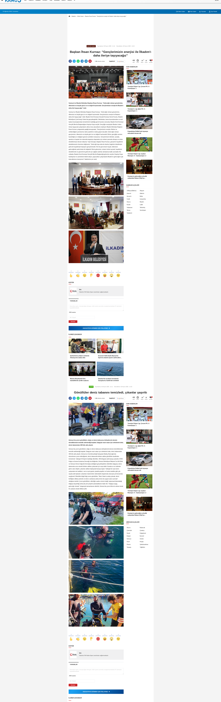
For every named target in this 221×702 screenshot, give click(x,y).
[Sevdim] (84, 272)
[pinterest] (90, 61)
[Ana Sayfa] (69, 16)
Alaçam (142, 190)
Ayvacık (129, 196)
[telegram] (82, 61)
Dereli (128, 533)
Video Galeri (181, 11)
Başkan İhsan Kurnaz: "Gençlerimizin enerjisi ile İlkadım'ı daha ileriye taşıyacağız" (105, 16)
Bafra (141, 196)
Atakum (142, 193)
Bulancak (142, 527)
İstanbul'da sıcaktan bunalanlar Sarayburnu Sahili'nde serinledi (108, 379)
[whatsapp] (78, 61)
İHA (80, 289)
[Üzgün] (118, 272)
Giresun (129, 539)
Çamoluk (129, 530)
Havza (128, 202)
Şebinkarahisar (144, 544)
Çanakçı (142, 530)
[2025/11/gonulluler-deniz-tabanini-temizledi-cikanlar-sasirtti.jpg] (96, 508)
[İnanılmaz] (111, 272)
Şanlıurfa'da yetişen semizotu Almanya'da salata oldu (79, 356)
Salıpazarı (129, 207)
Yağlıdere (142, 547)
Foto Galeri (193, 11)
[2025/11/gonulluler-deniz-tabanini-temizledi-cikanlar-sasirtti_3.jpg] (96, 610)
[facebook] (70, 61)
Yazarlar (203, 11)
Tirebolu (129, 547)
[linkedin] (86, 61)
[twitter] (74, 61)
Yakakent (129, 213)
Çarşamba (143, 199)
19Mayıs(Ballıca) (131, 190)
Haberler (74, 16)
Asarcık (129, 193)
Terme (128, 210)
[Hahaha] (104, 272)
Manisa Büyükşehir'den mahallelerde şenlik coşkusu (79, 379)
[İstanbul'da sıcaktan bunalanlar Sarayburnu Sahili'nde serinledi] (110, 368)
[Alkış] (77, 272)
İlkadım (142, 202)
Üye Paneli (213, 11)
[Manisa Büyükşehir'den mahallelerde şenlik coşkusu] (82, 368)
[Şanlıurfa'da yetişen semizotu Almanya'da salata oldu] (82, 346)
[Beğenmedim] (91, 272)
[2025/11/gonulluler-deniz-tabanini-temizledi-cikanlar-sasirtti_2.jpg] (96, 576)
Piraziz (129, 544)
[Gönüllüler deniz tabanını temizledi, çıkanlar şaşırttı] (96, 419)
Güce (128, 541)
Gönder (73, 321)
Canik (128, 199)
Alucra (128, 527)
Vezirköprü (143, 210)
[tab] (74, 301)
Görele (142, 539)
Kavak (128, 204)
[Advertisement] (110, 31)
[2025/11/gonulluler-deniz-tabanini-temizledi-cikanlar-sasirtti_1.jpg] (96, 542)
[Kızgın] (98, 272)
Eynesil (142, 536)
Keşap (141, 541)
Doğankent (143, 533)
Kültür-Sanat (80, 16)
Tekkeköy (142, 207)
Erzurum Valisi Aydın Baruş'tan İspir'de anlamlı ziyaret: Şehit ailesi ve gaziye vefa (109, 357)
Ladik (141, 204)
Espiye (129, 536)
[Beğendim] (71, 272)
